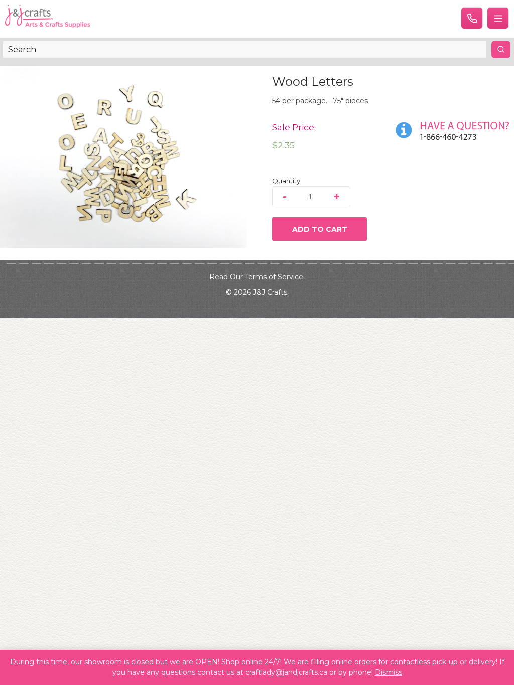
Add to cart (319, 229)
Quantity (286, 181)
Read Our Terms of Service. (257, 276)
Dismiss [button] (388, 672)
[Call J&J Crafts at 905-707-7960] (472, 18)
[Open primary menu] (498, 18)
